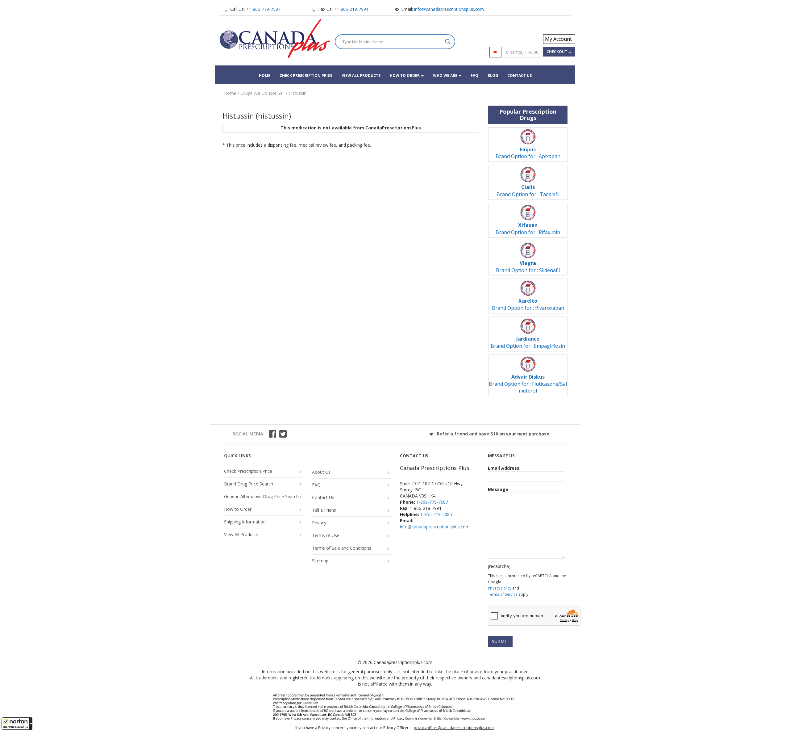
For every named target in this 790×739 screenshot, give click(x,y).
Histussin (297, 93)
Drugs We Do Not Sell (262, 93)
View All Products (361, 75)
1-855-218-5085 (436, 514)
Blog (493, 75)
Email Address (503, 468)
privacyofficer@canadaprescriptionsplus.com (454, 727)
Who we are (445, 75)
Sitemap (320, 561)
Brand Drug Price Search (248, 484)
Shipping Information (245, 522)
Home (264, 75)
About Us (321, 472)
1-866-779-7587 (432, 502)
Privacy (319, 523)
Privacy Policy (499, 588)
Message (498, 489)
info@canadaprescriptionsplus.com (449, 9)
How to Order (405, 75)
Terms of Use (325, 535)
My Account (558, 39)
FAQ (474, 75)
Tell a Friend (324, 510)
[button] (17, 723)
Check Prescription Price (306, 75)
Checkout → (559, 51)
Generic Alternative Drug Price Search (261, 496)
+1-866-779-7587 (263, 9)
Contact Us (519, 75)
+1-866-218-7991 (351, 9)
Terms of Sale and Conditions (341, 548)
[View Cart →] (495, 52)
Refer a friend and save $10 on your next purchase (492, 434)
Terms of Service (503, 594)
